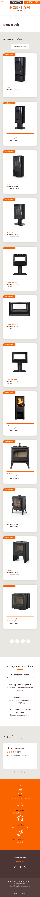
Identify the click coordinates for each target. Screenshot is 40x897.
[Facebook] (20, 867)
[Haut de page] (34, 892)
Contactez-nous (20, 857)
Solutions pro (32, 2)
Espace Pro (16, 2)
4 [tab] (24, 772)
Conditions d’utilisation (18, 884)
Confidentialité (11, 881)
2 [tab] (18, 772)
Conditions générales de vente (20, 886)
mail (21, 842)
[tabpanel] (20, 756)
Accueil (5, 18)
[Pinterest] (25, 867)
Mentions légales (24, 881)
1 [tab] (14, 772)
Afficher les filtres (21, 46)
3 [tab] (21, 772)
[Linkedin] (15, 867)
